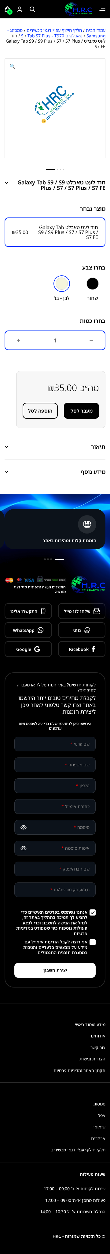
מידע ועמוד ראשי (90, 1024)
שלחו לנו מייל (77, 611)
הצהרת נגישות (92, 1059)
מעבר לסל (82, 410)
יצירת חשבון (55, 970)
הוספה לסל (40, 410)
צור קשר (97, 1047)
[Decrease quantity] (91, 340)
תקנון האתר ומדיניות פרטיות (79, 1070)
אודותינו (98, 1036)
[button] (12, 66)
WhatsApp (24, 630)
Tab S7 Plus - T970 (46, 36)
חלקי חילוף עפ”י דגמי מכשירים (77, 1150)
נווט (77, 630)
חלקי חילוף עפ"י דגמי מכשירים (54, 30)
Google (23, 649)
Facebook (79, 649)
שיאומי (99, 1127)
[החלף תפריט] (102, 9)
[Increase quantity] (19, 340)
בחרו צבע (93, 267)
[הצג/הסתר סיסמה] (23, 827)
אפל (101, 1115)
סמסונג (99, 1104)
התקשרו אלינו (23, 611)
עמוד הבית (95, 30)
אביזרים (98, 1138)
